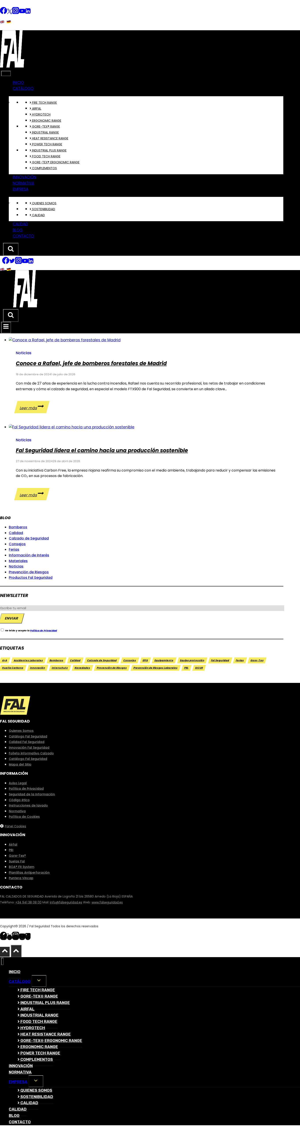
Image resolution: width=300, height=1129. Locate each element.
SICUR (199, 668)
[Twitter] (9, 13)
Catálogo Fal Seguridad (28, 736)
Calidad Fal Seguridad (26, 742)
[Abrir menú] (6, 327)
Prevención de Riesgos (29, 572)
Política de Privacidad (43, 630)
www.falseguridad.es (107, 902)
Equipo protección (192, 660)
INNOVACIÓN (24, 177)
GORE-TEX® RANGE (45, 126)
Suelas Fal (17, 861)
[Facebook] (3, 13)
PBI (11, 850)
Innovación (38, 668)
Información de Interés (29, 555)
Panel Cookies (15, 826)
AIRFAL (36, 108)
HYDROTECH (41, 114)
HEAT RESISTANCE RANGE (49, 138)
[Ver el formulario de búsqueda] (10, 249)
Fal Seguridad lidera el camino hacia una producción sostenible (102, 450)
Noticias (23, 353)
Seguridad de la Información (32, 794)
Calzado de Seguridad (29, 538)
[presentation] (146, 340)
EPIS (145, 660)
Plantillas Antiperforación (29, 872)
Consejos (17, 544)
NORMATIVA (23, 183)
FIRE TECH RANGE (44, 102)
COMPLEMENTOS (44, 168)
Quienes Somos (21, 730)
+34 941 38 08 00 (28, 902)
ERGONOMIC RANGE (46, 120)
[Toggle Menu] (6, 73)
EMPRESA (20, 189)
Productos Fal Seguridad (30, 577)
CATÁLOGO (23, 88)
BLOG (18, 230)
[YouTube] (22, 13)
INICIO (18, 82)
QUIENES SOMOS (43, 203)
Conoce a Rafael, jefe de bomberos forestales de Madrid (91, 363)
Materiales (18, 560)
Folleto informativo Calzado (31, 753)
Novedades (82, 668)
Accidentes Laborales (28, 660)
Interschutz (60, 668)
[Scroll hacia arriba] (5, 951)
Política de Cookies (24, 816)
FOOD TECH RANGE (45, 156)
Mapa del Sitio (20, 764)
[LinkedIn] (28, 13)
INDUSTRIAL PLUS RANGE (49, 150)
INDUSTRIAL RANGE (45, 132)
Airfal (13, 844)
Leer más (34, 408)
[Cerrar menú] (2, 961)
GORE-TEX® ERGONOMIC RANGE (55, 162)
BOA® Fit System (21, 867)
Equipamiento (164, 660)
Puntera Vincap (21, 878)
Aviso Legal (18, 783)
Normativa (17, 811)
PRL (186, 668)
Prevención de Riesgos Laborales (155, 668)
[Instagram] (15, 13)
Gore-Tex (257, 660)
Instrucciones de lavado (28, 805)
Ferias (14, 549)
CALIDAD (38, 215)
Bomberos (18, 527)
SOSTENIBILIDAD (43, 209)
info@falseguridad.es (66, 902)
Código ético (19, 800)
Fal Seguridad (220, 660)
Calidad (16, 532)
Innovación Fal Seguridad (29, 747)
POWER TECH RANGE (46, 144)
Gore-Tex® (17, 855)
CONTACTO (23, 236)
